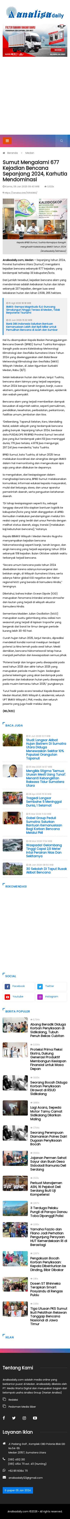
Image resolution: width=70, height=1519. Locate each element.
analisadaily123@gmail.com (26, 1478)
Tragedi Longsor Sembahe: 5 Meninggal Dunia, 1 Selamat (44, 802)
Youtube (18, 996)
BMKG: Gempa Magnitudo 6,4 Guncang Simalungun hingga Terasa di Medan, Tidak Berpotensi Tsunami (33, 310)
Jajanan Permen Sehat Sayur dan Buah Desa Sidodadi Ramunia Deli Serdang (48, 1164)
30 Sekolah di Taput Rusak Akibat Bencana (46, 871)
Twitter (49, 986)
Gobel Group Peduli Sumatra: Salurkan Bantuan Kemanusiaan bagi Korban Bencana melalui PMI (44, 825)
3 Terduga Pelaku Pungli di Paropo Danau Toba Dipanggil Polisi (48, 1212)
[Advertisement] (35, 98)
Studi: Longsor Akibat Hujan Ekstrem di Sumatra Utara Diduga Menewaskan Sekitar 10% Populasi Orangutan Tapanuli (46, 749)
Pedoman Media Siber (22, 1407)
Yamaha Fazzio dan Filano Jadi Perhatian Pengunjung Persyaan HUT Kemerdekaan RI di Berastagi (48, 1237)
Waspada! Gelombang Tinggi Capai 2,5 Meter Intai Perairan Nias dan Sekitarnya (44, 850)
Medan (29, 153)
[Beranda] (35, 12)
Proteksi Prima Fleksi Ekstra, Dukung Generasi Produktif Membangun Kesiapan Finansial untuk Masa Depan (48, 1059)
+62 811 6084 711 (18, 1471)
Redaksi (13, 1400)
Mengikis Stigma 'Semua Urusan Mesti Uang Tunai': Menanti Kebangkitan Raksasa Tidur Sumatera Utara (46, 778)
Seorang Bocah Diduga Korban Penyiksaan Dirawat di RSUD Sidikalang (48, 1088)
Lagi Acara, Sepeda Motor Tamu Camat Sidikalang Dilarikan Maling (46, 1113)
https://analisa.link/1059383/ (20, 192)
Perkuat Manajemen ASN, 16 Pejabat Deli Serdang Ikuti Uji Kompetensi (46, 1189)
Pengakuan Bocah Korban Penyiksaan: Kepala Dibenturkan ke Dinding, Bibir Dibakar (48, 1264)
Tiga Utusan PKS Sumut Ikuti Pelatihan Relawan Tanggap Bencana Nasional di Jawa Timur (48, 1316)
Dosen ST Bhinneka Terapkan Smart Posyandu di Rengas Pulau (46, 1289)
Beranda (12, 153)
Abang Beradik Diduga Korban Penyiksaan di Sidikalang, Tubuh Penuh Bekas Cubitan (48, 1030)
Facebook (19, 986)
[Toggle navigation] (7, 140)
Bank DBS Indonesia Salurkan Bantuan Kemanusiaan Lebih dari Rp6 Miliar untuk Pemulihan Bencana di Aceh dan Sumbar (32, 327)
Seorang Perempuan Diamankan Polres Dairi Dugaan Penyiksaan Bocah (48, 1138)
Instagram (51, 996)
